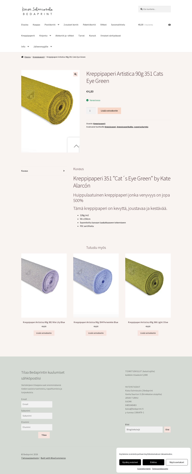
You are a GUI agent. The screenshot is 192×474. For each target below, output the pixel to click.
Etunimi (25, 422)
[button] (75, 74)
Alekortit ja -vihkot (65, 35)
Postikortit (50, 24)
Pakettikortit (89, 24)
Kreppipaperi (110, 127)
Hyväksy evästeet (130, 462)
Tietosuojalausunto (160, 468)
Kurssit (92, 35)
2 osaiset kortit (71, 24)
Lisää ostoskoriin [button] (44, 333)
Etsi (127, 424)
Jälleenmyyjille (40, 46)
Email (24, 399)
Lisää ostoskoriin (109, 110)
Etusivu (24, 24)
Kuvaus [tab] (24, 170)
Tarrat (81, 35)
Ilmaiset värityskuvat (110, 35)
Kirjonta (43, 35)
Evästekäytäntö (144, 468)
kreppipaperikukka (125, 127)
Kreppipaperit (28, 35)
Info (23, 46)
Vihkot (103, 24)
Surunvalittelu (118, 24)
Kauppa (36, 24)
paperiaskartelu (141, 127)
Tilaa (44, 435)
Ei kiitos (153, 462)
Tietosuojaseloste (30, 458)
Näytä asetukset (177, 462)
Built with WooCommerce (53, 458)
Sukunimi (25, 410)
